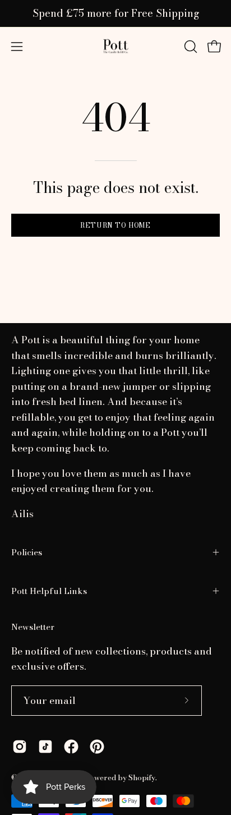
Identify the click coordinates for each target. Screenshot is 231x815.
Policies (26, 552)
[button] (189, 46)
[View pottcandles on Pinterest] (97, 746)
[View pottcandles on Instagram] (19, 746)
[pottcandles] (115, 46)
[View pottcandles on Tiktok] (45, 746)
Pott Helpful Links (49, 590)
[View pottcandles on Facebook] (71, 746)
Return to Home (115, 225)
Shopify (141, 777)
